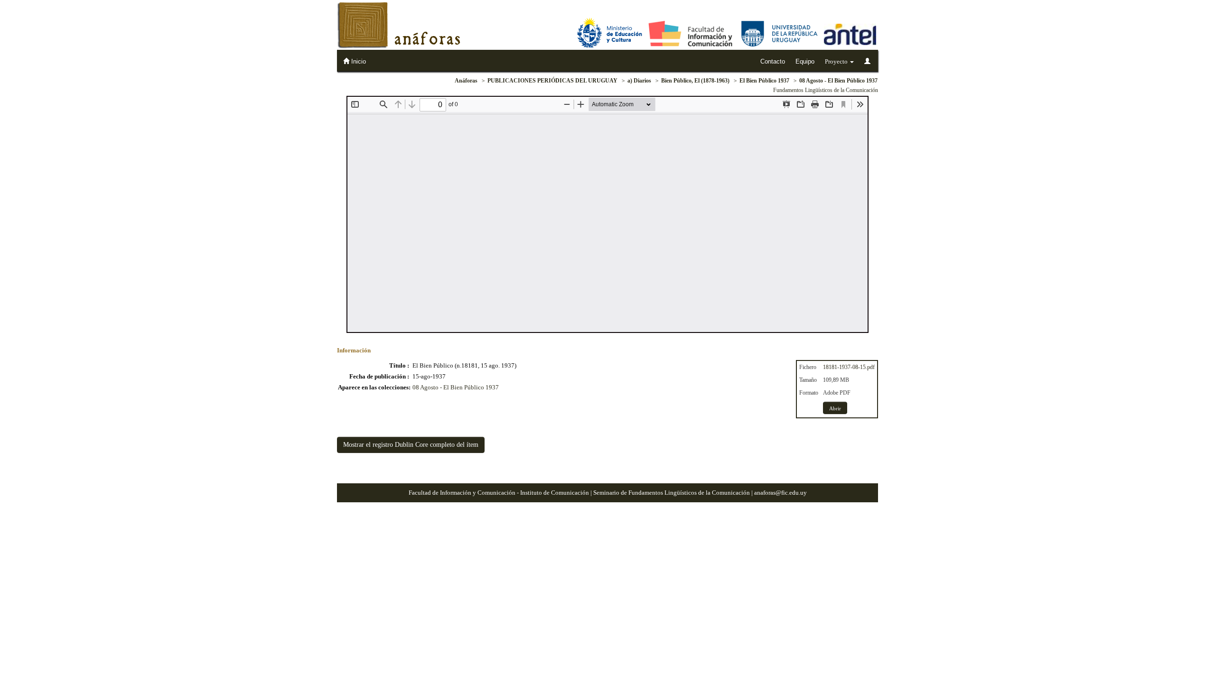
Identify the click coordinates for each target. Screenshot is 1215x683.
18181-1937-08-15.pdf (849, 367)
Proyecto (837, 61)
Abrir (835, 408)
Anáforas (466, 80)
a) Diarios (639, 80)
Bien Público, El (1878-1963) (695, 80)
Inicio (357, 61)
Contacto (772, 61)
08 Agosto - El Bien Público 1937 (838, 80)
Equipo (804, 61)
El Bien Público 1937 (764, 80)
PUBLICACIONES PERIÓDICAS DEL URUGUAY (552, 80)
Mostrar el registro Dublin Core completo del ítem (410, 444)
